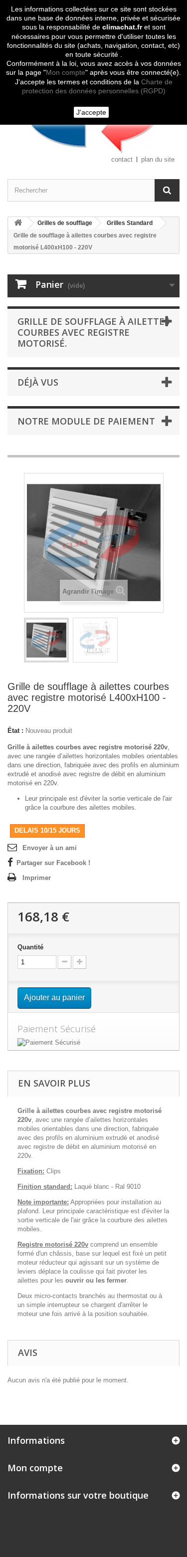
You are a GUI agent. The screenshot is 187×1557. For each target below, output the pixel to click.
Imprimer (36, 878)
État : (15, 730)
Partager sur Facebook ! (53, 863)
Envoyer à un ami (49, 848)
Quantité (30, 947)
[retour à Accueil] (17, 223)
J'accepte (91, 112)
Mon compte (65, 72)
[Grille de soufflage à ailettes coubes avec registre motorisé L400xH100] (46, 640)
